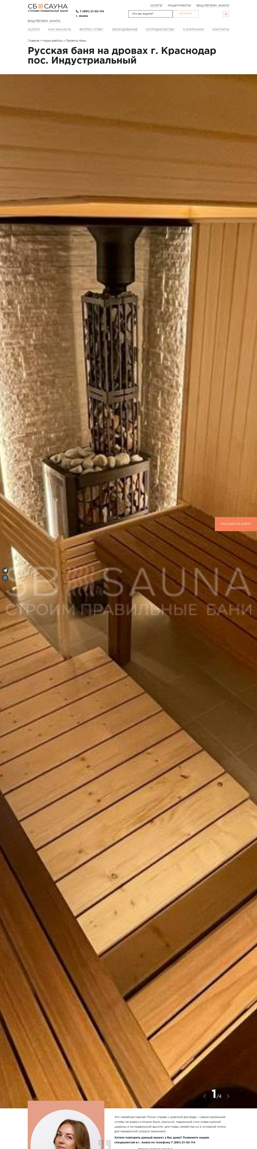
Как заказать (59, 29)
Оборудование (125, 29)
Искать (185, 14)
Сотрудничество (160, 29)
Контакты (220, 29)
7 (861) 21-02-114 (92, 11)
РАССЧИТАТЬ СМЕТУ (236, 524)
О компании (193, 29)
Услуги (156, 5)
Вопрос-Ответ (91, 29)
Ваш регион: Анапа (213, 5)
